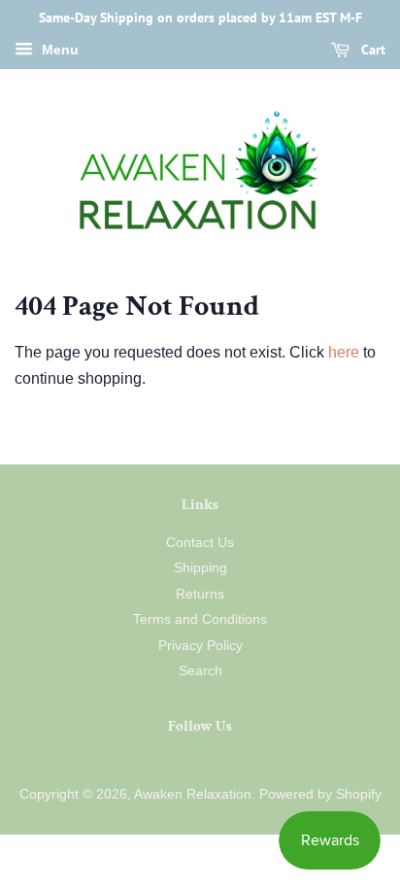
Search (200, 671)
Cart (371, 49)
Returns (200, 594)
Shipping (200, 568)
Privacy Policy (200, 645)
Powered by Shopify (320, 794)
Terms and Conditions (200, 619)
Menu (58, 49)
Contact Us (200, 542)
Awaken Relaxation (192, 794)
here (343, 352)
